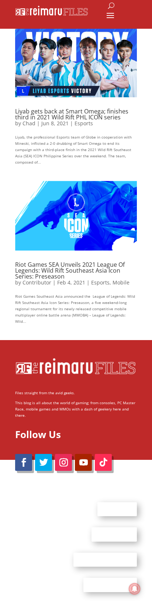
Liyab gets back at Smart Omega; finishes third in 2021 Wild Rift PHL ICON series (71, 114)
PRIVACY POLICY (110, 584)
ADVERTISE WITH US (105, 559)
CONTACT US (114, 534)
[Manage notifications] (135, 589)
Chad (29, 123)
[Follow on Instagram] (63, 462)
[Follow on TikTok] (103, 462)
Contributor (37, 282)
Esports (84, 123)
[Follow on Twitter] (43, 462)
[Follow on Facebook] (23, 462)
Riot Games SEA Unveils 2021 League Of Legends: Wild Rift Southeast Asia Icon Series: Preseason (70, 270)
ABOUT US (117, 509)
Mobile (121, 282)
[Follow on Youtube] (83, 462)
